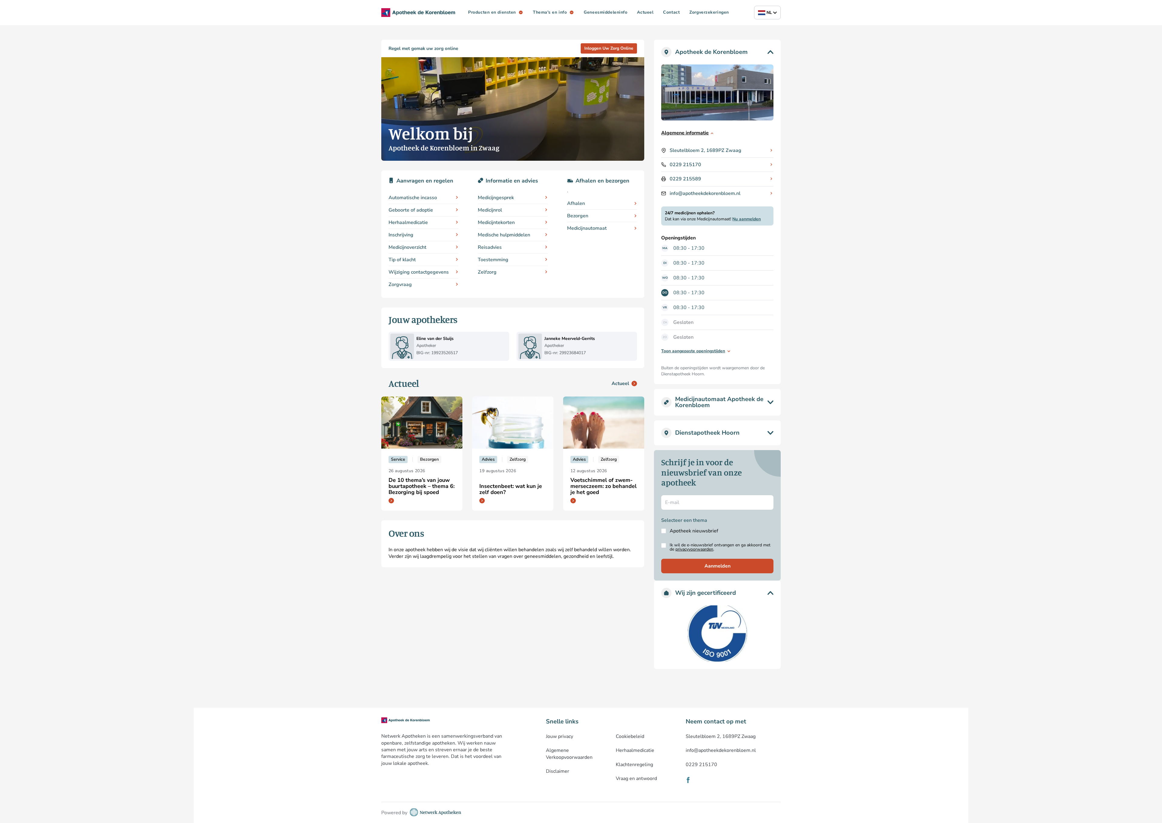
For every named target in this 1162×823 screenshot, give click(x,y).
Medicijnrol (490, 210)
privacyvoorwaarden (694, 549)
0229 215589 (685, 179)
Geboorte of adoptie (411, 210)
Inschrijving (401, 235)
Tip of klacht (402, 259)
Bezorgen (577, 215)
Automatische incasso (413, 197)
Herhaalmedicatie (408, 222)
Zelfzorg (487, 272)
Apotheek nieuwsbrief (694, 530)
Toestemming (493, 259)
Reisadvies (490, 247)
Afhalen (576, 203)
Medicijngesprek (496, 197)
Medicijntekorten (496, 222)
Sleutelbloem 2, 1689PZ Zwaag (705, 150)
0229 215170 (685, 164)
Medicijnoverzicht (407, 247)
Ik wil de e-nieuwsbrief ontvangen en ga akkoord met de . (720, 547)
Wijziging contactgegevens (419, 272)
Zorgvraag (400, 284)
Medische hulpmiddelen (504, 235)
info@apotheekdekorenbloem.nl (705, 193)
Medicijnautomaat (587, 228)
